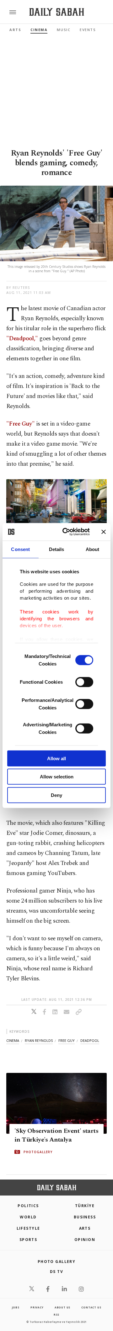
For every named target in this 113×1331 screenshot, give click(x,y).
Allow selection (56, 776)
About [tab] (93, 549)
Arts (15, 29)
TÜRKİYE (84, 1205)
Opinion (84, 1239)
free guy (66, 1040)
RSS (56, 1314)
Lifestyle (28, 1228)
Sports (28, 1239)
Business (85, 1217)
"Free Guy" (21, 423)
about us (62, 1307)
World (28, 1217)
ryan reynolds (39, 1040)
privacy (37, 1307)
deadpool (89, 1040)
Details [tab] (56, 549)
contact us (91, 1307)
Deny (56, 795)
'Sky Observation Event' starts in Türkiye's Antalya (56, 1135)
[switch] (84, 682)
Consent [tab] (20, 549)
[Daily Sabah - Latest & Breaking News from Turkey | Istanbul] (56, 12)
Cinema (38, 29)
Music (63, 29)
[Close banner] (103, 532)
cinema (12, 1040)
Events (88, 29)
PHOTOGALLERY (38, 1152)
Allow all (56, 758)
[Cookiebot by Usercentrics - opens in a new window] (66, 532)
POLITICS (28, 1205)
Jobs (15, 1307)
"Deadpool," (22, 338)
